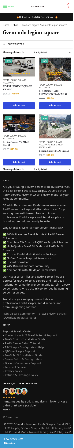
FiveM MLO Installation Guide (24, 355)
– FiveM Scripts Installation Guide (24, 339)
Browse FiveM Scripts (52, 313)
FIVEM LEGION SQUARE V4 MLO (17, 88)
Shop (15, 25)
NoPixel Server (38, 432)
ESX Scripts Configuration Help (24, 347)
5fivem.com (13, 417)
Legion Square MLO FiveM (54, 150)
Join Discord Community (19, 313)
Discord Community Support (23, 363)
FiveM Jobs (55, 432)
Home (6, 25)
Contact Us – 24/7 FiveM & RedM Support (31, 335)
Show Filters (16, 44)
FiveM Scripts (46, 424)
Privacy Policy (13, 371)
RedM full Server (51, 428)
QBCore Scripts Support (20, 351)
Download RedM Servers (19, 317)
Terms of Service (15, 367)
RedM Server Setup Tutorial (22, 343)
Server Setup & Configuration (23, 359)
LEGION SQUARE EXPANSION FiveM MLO (53, 93)
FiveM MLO (63, 424)
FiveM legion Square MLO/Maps (14, 81)
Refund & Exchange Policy (21, 375)
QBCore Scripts (30, 428)
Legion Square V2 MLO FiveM (16, 144)
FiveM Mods (20, 432)
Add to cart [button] (19, 105)
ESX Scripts (12, 428)
